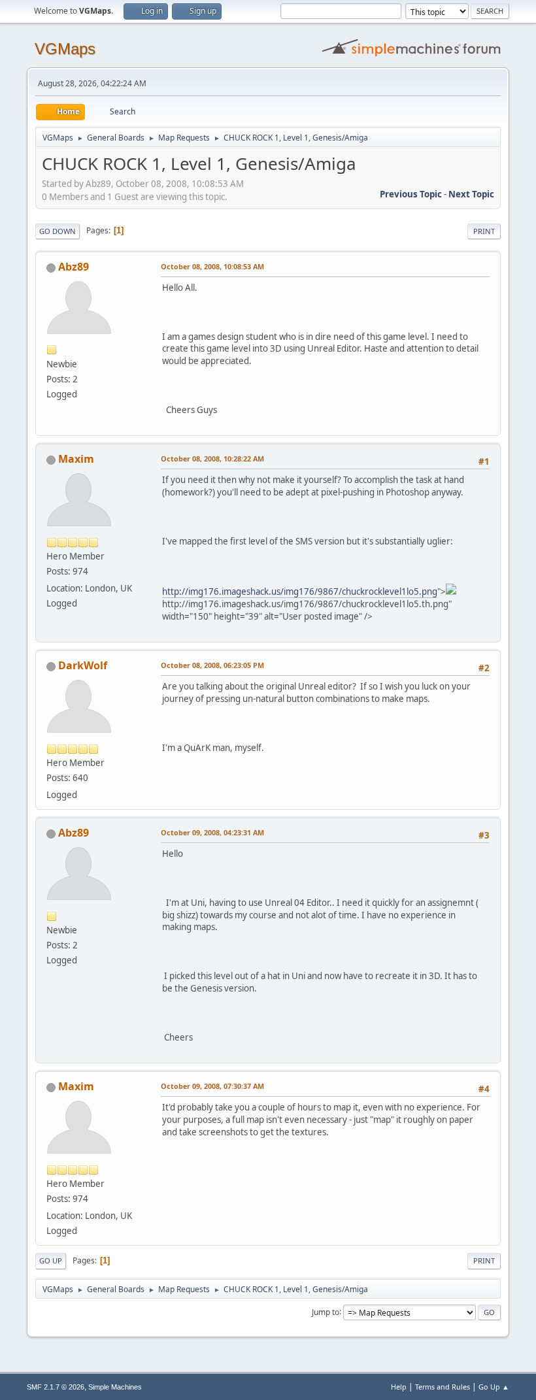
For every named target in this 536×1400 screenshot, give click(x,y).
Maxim (76, 459)
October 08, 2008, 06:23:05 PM (212, 665)
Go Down (57, 231)
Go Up (50, 1260)
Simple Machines (115, 1387)
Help (399, 1387)
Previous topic (411, 194)
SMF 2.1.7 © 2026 (55, 1387)
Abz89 (73, 266)
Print (484, 231)
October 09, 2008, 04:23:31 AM (212, 832)
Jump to (325, 1311)
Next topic (471, 194)
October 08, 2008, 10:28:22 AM (212, 458)
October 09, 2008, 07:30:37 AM (212, 1086)
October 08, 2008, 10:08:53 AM (212, 266)
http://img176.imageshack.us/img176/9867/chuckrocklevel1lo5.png (299, 591)
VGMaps (65, 49)
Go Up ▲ (493, 1387)
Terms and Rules (442, 1387)
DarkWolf (82, 665)
